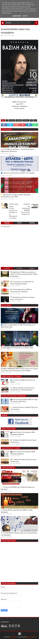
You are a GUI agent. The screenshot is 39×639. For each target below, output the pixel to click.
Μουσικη (11, 120)
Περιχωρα (18, 120)
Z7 (31, 120)
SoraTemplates (13, 637)
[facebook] (19, 633)
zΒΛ (35, 120)
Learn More (16, 16)
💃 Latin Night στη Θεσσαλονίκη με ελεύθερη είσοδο (17, 348)
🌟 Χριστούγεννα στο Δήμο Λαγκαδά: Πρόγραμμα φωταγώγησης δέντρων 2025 (16, 196)
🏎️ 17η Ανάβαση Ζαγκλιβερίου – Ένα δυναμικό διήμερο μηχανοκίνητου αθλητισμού (17, 150)
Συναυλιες (26, 120)
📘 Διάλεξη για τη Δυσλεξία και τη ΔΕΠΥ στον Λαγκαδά (17, 173)
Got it (25, 16)
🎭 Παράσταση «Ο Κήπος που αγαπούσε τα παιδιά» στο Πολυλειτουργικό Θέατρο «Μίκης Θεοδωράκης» (23, 274)
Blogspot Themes (30, 637)
